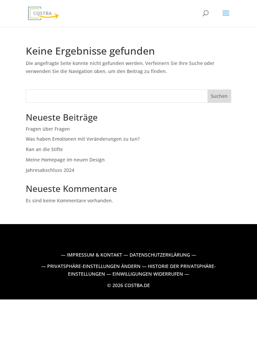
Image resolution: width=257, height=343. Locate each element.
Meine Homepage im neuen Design (65, 159)
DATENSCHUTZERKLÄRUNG (160, 255)
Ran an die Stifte (44, 149)
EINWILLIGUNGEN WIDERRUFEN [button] (147, 274)
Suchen (219, 96)
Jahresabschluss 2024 (50, 170)
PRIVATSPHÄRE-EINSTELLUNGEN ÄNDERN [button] (94, 266)
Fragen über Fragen (48, 129)
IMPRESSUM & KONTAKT (94, 255)
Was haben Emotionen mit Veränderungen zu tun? (83, 139)
